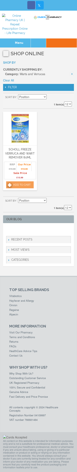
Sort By (10, 97)
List (69, 97)
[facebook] (8, 229)
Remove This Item (72, 74)
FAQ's (12, 346)
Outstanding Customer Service (27, 378)
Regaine (14, 310)
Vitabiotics (15, 296)
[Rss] (28, 229)
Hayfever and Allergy (21, 301)
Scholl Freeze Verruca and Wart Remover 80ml (20, 153)
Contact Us (16, 355)
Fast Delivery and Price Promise (28, 397)
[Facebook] (31, 5)
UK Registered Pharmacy (24, 383)
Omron (13, 305)
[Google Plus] (21, 229)
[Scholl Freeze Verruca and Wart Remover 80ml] (20, 129)
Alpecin (13, 314)
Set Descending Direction (50, 97)
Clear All (8, 80)
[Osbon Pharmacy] (48, 17)
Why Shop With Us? (21, 373)
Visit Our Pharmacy (21, 332)
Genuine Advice (18, 392)
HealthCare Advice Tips (23, 351)
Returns (13, 341)
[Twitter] (40, 5)
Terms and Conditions (22, 337)
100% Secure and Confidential (27, 387)
